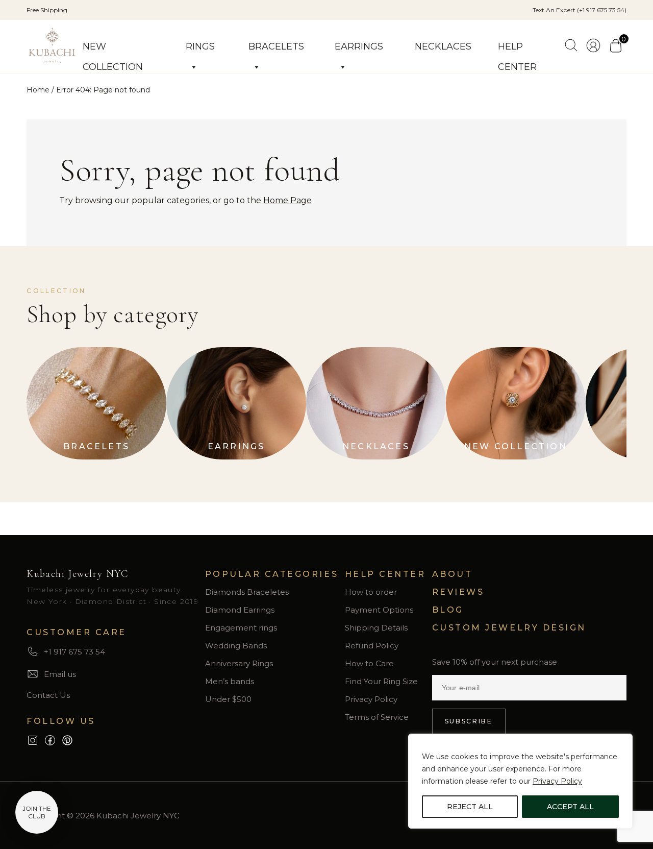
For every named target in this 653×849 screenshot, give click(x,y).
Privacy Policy (557, 781)
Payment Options (379, 610)
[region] (520, 781)
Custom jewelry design (509, 628)
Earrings (359, 46)
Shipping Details (376, 628)
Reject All (470, 806)
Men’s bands (229, 681)
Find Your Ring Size (381, 681)
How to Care (369, 663)
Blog (448, 610)
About (452, 574)
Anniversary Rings (239, 663)
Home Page (287, 200)
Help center (517, 49)
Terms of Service (377, 717)
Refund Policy (371, 645)
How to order (371, 592)
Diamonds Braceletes (247, 592)
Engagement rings (241, 628)
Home (38, 89)
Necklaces (443, 46)
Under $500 (228, 699)
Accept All (570, 806)
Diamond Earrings (239, 610)
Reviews (458, 592)
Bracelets (276, 46)
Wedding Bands (236, 645)
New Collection (113, 49)
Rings (200, 46)
